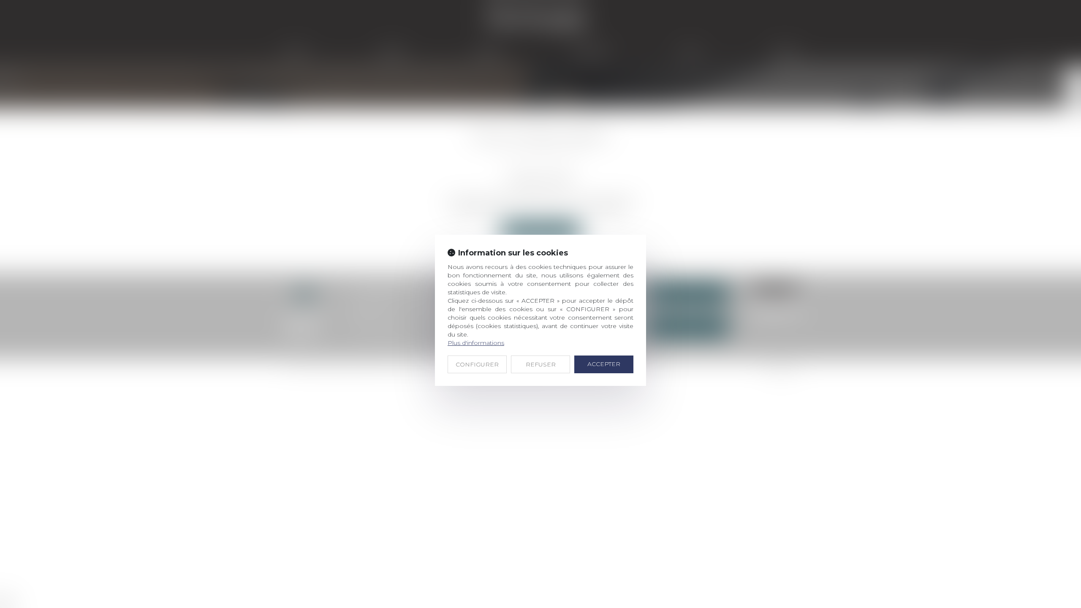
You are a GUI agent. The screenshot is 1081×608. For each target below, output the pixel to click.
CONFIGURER (477, 364)
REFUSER (541, 364)
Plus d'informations (476, 343)
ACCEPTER (603, 364)
